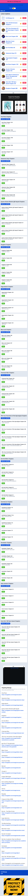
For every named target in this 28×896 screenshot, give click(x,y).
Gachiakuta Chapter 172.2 (8, 515)
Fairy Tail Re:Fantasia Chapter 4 (11, 23)
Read (24, 18)
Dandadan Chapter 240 (7, 577)
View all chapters (5, 119)
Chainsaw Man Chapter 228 (8, 409)
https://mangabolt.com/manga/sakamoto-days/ (13, 700)
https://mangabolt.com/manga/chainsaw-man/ (13, 733)
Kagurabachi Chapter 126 (7, 315)
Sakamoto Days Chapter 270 (8, 179)
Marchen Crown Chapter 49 (10, 42)
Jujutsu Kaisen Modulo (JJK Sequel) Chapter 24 (12, 215)
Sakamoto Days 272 (11, 53)
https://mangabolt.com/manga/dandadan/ (12, 847)
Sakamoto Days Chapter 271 (8, 172)
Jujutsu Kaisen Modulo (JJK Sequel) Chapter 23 (12, 222)
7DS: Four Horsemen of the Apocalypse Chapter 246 (14, 452)
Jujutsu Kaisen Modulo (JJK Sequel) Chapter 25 (12, 207)
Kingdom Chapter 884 (7, 258)
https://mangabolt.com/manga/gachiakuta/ (12, 757)
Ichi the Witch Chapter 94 (8, 472)
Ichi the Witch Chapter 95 (8, 464)
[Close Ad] (26, 93)
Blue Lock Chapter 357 (7, 343)
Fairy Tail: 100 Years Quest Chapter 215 (11, 649)
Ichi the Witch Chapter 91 (8, 495)
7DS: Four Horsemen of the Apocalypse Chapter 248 (14, 436)
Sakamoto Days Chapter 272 (8, 164)
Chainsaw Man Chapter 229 (8, 401)
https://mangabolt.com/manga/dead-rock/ (12, 807)
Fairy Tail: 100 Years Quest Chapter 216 (11, 642)
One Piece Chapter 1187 (7, 151)
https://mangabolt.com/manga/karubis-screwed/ (13, 835)
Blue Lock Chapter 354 (7, 366)
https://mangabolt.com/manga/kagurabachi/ (12, 705)
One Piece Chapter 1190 (7, 130)
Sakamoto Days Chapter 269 (8, 187)
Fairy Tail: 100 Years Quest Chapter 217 (11, 634)
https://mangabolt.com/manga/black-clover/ (12, 752)
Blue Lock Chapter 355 (7, 358)
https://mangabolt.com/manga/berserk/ (11, 767)
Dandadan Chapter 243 (7, 556)
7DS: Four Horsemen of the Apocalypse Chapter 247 (14, 444)
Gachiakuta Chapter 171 (7, 530)
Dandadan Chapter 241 (7, 571)
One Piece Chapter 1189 (7, 137)
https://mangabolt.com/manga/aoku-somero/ (13, 865)
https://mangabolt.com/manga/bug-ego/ (11, 795)
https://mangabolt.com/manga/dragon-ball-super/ (14, 778)
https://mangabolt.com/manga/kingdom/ (11, 717)
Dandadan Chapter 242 (7, 563)
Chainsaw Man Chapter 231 (8, 386)
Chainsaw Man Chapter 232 (8, 378)
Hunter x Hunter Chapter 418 (10, 70)
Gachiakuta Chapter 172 (7, 522)
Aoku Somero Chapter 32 (7, 589)
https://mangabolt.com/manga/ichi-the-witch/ (13, 722)
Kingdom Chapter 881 (7, 279)
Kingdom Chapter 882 (7, 272)
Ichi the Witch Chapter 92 (8, 487)
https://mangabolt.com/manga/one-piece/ (12, 694)
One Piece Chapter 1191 (12, 64)
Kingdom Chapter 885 (11, 88)
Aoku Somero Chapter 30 (7, 602)
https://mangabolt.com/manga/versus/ (11, 790)
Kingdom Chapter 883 (7, 264)
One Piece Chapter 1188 (7, 145)
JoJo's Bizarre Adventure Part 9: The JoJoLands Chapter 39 (12, 76)
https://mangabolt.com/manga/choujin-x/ (12, 773)
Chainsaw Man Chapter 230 (8, 393)
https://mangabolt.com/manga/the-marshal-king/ (13, 825)
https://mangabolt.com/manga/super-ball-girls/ (13, 819)
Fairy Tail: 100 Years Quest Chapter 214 (11, 657)
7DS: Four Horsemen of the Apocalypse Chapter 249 (14, 429)
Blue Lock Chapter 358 (12, 36)
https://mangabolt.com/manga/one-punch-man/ (13, 762)
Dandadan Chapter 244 (7, 548)
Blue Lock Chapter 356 (7, 350)
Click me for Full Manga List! (14, 1)
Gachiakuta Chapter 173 (7, 507)
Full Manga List (10, 18)
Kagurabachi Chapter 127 (7, 307)
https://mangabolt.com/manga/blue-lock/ (12, 727)
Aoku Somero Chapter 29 (7, 609)
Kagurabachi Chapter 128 (7, 300)
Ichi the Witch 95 (10, 47)
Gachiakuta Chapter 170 (7, 537)
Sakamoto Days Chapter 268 (8, 195)
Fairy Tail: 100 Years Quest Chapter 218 (11, 82)
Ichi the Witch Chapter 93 (8, 479)
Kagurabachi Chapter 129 (11, 58)
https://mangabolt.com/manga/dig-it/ (11, 853)
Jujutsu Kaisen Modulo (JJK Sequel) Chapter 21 (12, 238)
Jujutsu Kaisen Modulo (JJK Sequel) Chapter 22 (12, 230)
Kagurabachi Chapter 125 (7, 323)
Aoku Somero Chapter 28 (7, 615)
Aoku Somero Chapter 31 (7, 595)
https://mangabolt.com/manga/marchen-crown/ (13, 830)
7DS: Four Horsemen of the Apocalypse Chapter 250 (12, 30)
